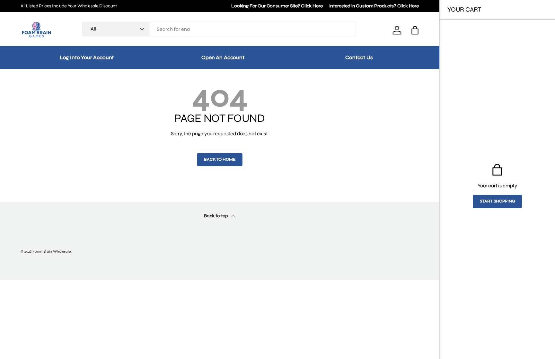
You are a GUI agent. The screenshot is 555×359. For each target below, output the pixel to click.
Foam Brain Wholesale (51, 251)
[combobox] (219, 29)
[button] (415, 30)
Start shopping (497, 201)
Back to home (219, 159)
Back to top (216, 216)
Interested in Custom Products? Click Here (374, 6)
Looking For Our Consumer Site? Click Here (276, 6)
